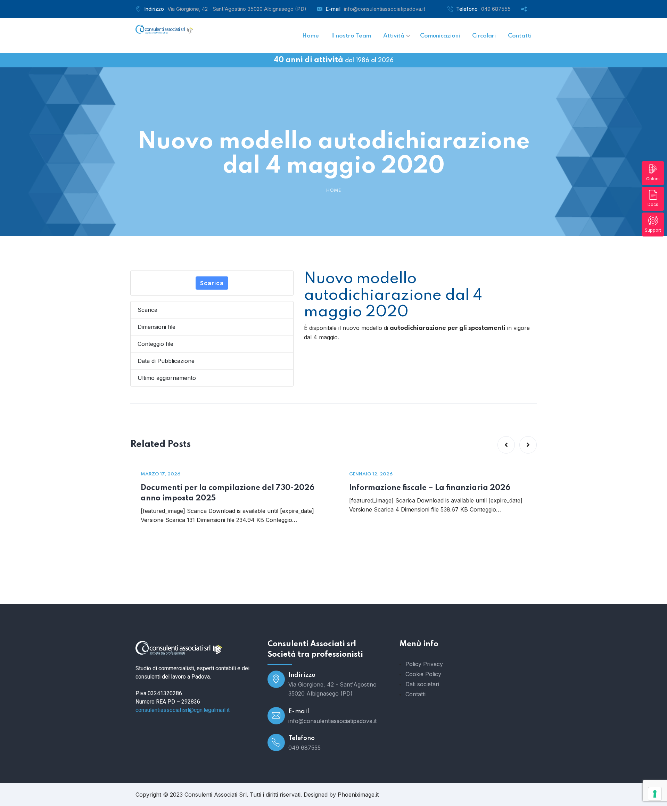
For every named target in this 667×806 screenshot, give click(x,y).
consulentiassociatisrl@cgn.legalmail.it (182, 710)
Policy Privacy (424, 663)
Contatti (415, 694)
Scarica (212, 283)
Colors (653, 178)
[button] (506, 445)
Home (333, 190)
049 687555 (496, 9)
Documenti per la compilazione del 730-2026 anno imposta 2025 (227, 493)
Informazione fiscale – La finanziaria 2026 (429, 488)
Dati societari (422, 684)
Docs (653, 204)
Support (653, 230)
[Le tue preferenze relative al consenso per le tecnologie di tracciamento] (654, 793)
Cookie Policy (423, 674)
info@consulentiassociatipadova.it (384, 9)
